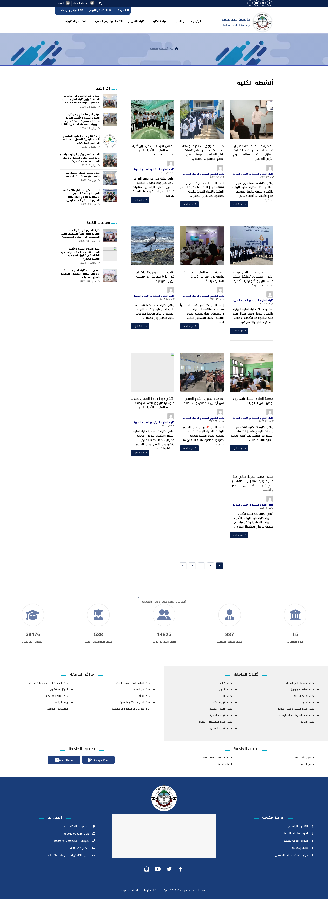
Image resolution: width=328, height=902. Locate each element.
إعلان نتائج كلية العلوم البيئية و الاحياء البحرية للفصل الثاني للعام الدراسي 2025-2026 (80, 139)
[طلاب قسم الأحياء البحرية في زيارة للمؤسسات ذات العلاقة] (110, 178)
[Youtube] (256, 3)
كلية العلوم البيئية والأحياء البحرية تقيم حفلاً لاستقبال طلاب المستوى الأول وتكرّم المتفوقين (80, 233)
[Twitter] (263, 3)
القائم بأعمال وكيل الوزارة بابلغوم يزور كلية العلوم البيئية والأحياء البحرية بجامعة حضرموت (80, 158)
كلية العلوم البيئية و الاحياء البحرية (253, 174)
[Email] (250, 3)
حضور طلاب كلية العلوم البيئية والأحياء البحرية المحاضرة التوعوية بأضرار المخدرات (80, 273)
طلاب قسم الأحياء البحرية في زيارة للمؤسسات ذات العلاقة (82, 175)
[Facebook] (269, 3)
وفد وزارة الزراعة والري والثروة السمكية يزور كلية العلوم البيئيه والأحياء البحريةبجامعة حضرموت (81, 99)
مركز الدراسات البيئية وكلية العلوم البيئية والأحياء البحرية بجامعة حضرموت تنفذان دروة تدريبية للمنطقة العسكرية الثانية (80, 119)
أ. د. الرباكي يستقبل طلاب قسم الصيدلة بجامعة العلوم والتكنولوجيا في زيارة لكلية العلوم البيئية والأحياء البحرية (81, 195)
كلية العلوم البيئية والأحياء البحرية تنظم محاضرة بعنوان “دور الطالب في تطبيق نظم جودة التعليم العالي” (80, 253)
